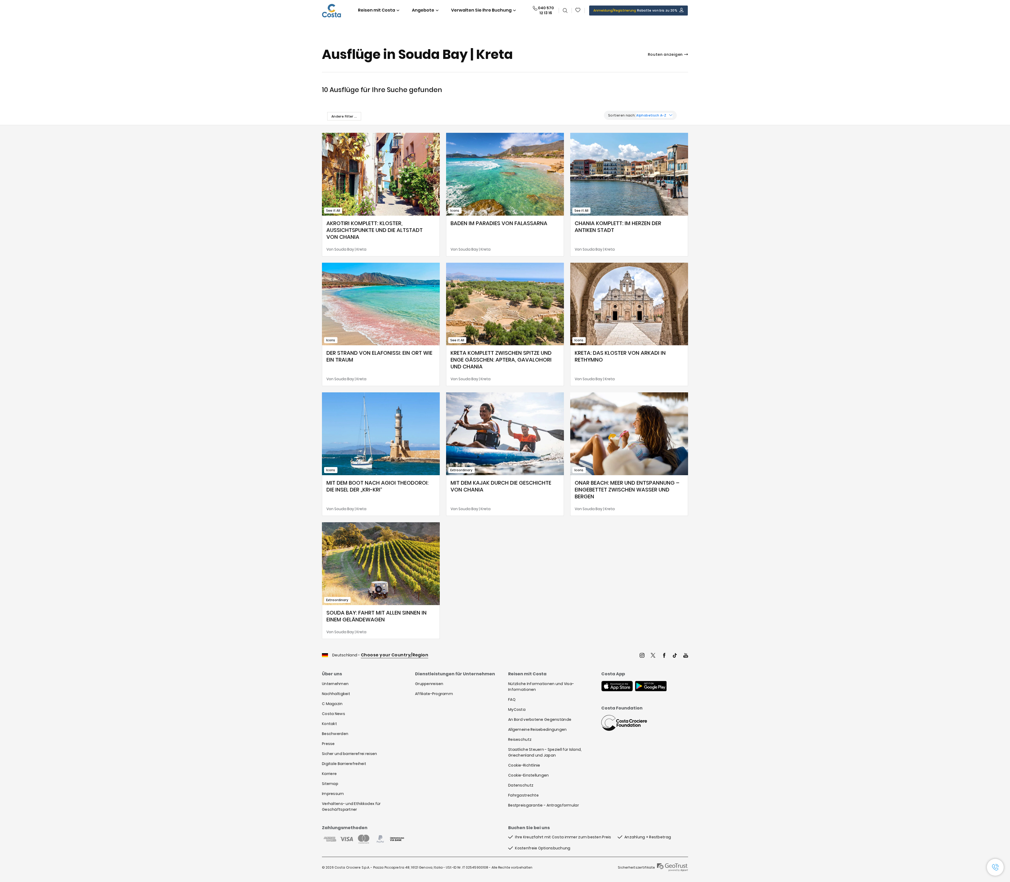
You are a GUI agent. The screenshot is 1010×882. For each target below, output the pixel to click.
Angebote (423, 10)
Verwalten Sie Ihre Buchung (481, 10)
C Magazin (332, 703)
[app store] (617, 686)
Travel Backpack (578, 10)
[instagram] (642, 656)
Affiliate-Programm (434, 693)
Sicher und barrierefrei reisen (349, 753)
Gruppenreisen (429, 683)
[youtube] (685, 656)
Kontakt (329, 723)
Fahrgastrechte (523, 795)
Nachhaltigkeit (336, 693)
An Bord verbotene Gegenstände (539, 719)
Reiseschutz (520, 739)
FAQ (512, 699)
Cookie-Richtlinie (524, 765)
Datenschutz (520, 785)
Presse (328, 743)
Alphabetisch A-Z (651, 115)
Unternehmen (335, 683)
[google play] (651, 686)
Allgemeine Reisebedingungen (537, 729)
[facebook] (664, 656)
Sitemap (330, 783)
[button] (578, 10)
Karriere (329, 773)
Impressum (333, 793)
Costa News (333, 713)
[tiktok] (675, 656)
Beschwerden (335, 733)
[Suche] (565, 10)
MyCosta (517, 709)
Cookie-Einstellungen (528, 775)
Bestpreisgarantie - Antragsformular (543, 805)
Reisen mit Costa (376, 10)
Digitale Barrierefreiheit (344, 763)
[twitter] (653, 656)
